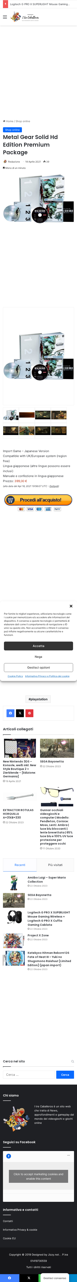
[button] (71, 606)
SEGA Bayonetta (52, 761)
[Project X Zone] (14, 940)
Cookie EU (9, 1238)
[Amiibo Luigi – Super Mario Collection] (14, 883)
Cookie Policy (15, 675)
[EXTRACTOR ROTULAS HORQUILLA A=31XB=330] (20, 796)
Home (9, 121)
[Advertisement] (38, 76)
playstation (39, 699)
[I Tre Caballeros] (24, 17)
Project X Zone (38, 935)
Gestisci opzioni (38, 667)
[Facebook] (10, 713)
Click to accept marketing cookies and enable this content (38, 1176)
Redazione (14, 161)
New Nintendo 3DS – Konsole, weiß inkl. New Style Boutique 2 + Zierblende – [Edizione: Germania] (19, 769)
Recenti (20, 865)
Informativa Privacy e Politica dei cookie (47, 675)
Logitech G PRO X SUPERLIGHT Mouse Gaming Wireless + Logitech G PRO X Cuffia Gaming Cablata (49, 918)
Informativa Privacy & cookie (20, 1229)
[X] (20, 713)
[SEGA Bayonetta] (57, 748)
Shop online (23, 121)
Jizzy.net (53, 1254)
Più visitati (55, 865)
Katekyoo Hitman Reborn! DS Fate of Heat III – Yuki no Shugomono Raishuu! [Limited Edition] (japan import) (49, 959)
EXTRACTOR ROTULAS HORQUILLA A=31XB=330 (18, 814)
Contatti (8, 1221)
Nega (38, 657)
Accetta (38, 646)
